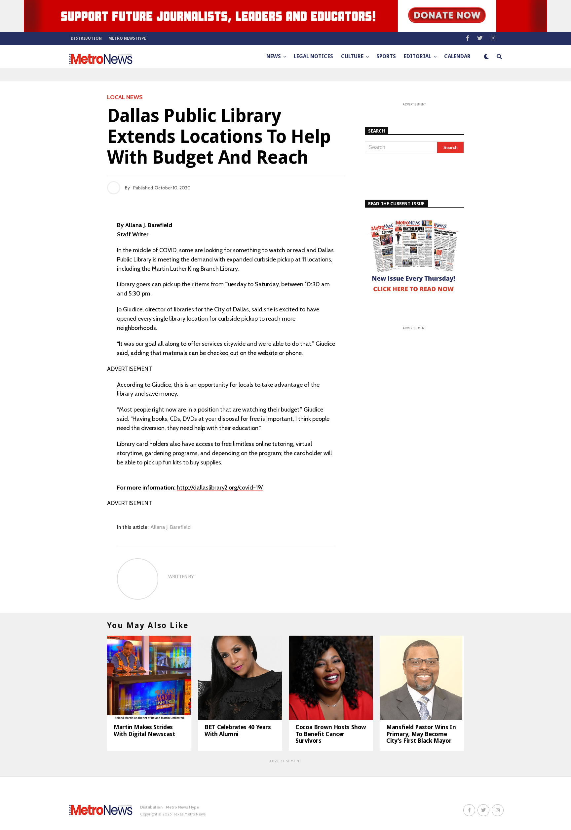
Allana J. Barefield (170, 527)
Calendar (457, 56)
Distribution (86, 38)
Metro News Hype (127, 38)
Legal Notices (313, 56)
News (273, 56)
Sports (386, 56)
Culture (352, 56)
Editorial (417, 56)
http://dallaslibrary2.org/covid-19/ (220, 487)
